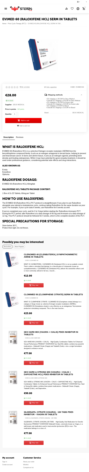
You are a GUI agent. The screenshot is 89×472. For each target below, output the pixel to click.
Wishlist (26, 464)
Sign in (4, 462)
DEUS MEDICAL (18, 105)
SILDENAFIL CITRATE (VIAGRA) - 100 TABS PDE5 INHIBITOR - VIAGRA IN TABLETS (48, 413)
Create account (7, 464)
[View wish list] (72, 9)
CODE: (72, 87)
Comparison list (28, 467)
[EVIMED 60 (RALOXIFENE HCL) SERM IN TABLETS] (43, 55)
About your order (28, 462)
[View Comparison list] (66, 9)
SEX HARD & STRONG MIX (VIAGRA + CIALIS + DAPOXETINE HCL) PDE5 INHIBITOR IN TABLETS (48, 373)
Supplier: (8, 105)
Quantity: (8, 114)
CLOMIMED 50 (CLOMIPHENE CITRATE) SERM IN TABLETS (53, 294)
